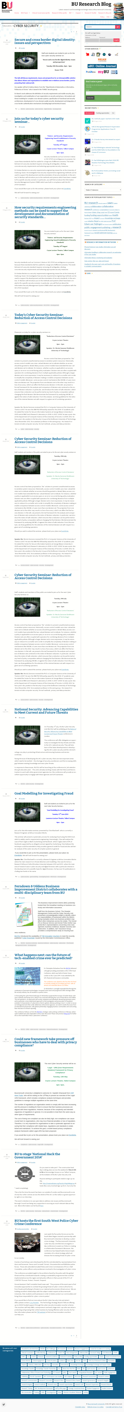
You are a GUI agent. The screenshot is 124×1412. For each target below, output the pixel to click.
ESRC (106, 212)
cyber (22, 429)
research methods (39, 1384)
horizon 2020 (88, 218)
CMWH (115, 203)
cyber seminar (39, 109)
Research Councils (88, 230)
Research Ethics (59, 1380)
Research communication (29, 1380)
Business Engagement (81, 1349)
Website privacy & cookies (95, 1407)
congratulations (104, 210)
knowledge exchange (112, 218)
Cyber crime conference (33, 1328)
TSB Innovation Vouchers (50, 936)
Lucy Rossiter (34, 1303)
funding (87, 215)
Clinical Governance (28, 1353)
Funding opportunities (23, 1229)
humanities (111, 1361)
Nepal (96, 221)
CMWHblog (87, 206)
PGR (108, 17)
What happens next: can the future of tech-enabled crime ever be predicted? (43, 956)
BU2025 (70, 1349)
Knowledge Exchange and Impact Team (98, 1364)
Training (36, 1392)
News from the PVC (69, 1368)
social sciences (100, 233)
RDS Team (24, 13)
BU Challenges (51, 1349)
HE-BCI (78, 1361)
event (112, 212)
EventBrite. (67, 189)
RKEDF (92, 233)
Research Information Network (101, 242)
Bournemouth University (8, 7)
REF (70, 13)
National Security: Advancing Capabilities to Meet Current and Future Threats (46, 710)
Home (16, 13)
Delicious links (84, 1353)
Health (115, 215)
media (85, 221)
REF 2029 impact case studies (53, 1376)
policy (65, 1372)
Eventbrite (18, 855)
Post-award (72, 1372)
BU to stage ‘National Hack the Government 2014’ (37, 1155)
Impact (78, 13)
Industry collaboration (35, 1364)
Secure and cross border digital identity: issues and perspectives (45, 41)
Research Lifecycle (104, 13)
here (41, 1206)
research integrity (27, 1384)
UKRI (89, 273)
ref (111, 227)
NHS (78, 1368)
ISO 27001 (46, 198)
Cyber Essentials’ (28, 938)
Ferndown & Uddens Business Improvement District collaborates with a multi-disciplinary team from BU (46, 889)
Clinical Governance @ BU (41, 13)
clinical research (102, 203)
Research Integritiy (103, 1380)
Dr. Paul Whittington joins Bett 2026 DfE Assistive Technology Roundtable (105, 161)
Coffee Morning (40, 1353)
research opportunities (66, 1384)
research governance (88, 1380)
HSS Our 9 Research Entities (97, 1361)
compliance (24, 1144)
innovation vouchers (55, 1328)
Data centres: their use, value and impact (96, 261)
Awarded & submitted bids (30, 1349)
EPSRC (115, 1353)
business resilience (43, 943)
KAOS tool (53, 876)
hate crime (70, 1361)
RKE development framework (44, 1388)
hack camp (38, 1211)
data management (71, 1353)
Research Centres (103, 1376)
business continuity (31, 943)
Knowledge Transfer (28, 1368)
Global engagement (38, 1361)
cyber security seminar (36, 198)
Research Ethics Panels (73, 1380)
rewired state (54, 1211)
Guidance (62, 1361)
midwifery (91, 221)
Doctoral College (113, 209)
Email (87, 90)
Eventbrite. (65, 531)
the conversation (27, 1392)
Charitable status (80, 1407)
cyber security (30, 109)
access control (25, 565)
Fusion (110, 215)
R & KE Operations (35, 1376)
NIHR (102, 221)
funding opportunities (99, 215)
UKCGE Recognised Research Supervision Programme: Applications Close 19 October (106, 129)
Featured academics (52, 1029)
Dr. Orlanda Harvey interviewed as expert (106, 139)
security (36, 429)
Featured (40, 1357)
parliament (111, 1368)
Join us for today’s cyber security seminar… (39, 120)
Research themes (106, 1384)
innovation (102, 218)
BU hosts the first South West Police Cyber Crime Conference (46, 1222)
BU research (91, 202)
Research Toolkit (90, 13)
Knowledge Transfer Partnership (46, 1368)
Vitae (59, 1392)
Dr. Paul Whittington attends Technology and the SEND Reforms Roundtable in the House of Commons (106, 150)
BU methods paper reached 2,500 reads (105, 119)
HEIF (84, 1361)
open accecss (91, 1368)
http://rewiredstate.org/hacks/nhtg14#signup (59, 1183)
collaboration (96, 207)
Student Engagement (93, 1388)
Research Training (27, 1388)
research (116, 227)
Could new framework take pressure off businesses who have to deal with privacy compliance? (46, 1042)
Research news (52, 1384)
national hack (45, 1211)
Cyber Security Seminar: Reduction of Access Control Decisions (43, 440)
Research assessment (89, 1376)
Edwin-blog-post (98, 212)
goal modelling (34, 876)
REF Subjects (69, 1376)
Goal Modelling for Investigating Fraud (44, 793)
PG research (57, 1372)
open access (107, 221)
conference (96, 210)
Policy (102, 17)
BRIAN (42, 1349)
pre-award (98, 1372)
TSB (64, 1328)
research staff (79, 1384)
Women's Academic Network (72, 1392)
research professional (99, 230)
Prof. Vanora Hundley (107, 224)
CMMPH (110, 203)
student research (107, 1388)
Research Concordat (45, 1380)
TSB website (41, 1312)
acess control (25, 699)
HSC (93, 218)
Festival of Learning (66, 1357)
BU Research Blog (91, 4)
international (64, 1364)
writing (86, 1392)
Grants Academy (52, 1361)
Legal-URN (40, 1144)
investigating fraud (44, 876)
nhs (100, 221)
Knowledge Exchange (77, 1364)
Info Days (47, 1364)
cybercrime (62, 943)
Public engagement (22, 323)
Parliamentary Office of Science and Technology (36, 1372)
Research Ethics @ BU (59, 13)
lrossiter (22, 48)
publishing (106, 228)
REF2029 (78, 1376)
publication (117, 224)
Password (102, 37)
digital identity (48, 109)
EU (109, 212)
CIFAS (27, 1029)
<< (71, 32)
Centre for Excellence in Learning (100, 1349)
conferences (51, 1353)
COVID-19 (61, 1353)
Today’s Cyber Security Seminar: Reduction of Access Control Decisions (43, 316)
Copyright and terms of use (114, 1407)
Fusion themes (26, 1361)
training (109, 233)
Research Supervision (92, 1384)
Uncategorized (57, 109)
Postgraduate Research (86, 1372)
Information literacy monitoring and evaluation (98, 258)
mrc (59, 1368)
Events (116, 212)
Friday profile (78, 1357)
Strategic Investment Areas (76, 1388)
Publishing (25, 1376)
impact (96, 218)
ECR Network (107, 1353)
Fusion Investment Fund (113, 1357)
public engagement (93, 227)
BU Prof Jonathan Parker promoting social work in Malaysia (106, 172)
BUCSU (23, 109)
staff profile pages (60, 1388)
